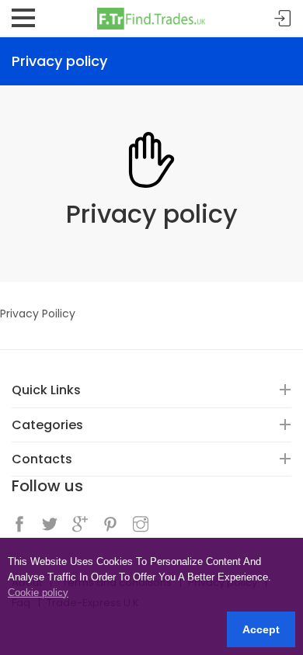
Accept (261, 629)
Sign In (282, 19)
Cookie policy (38, 592)
